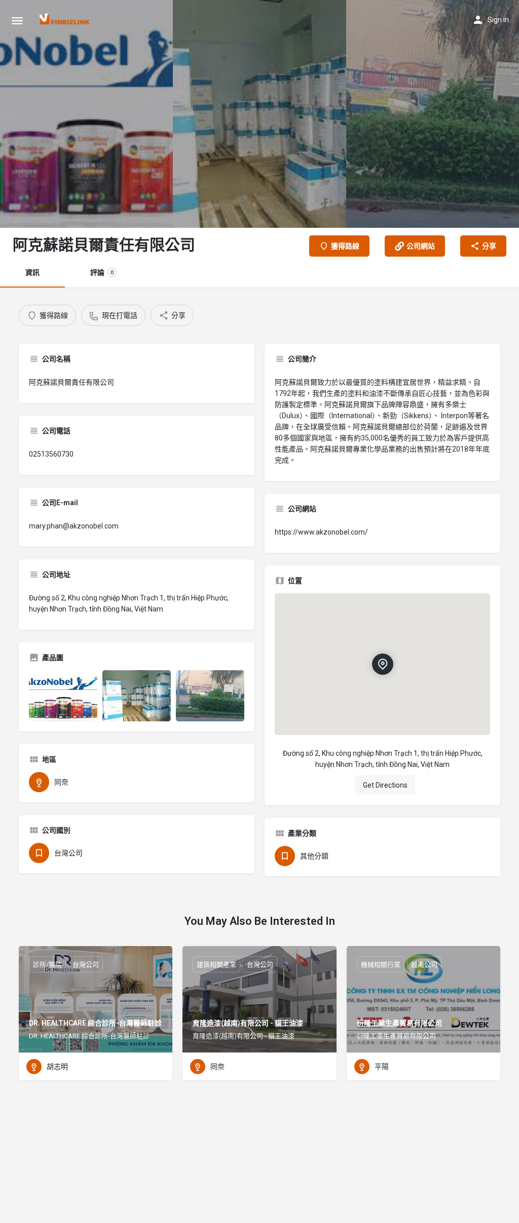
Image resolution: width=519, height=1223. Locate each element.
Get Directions (385, 785)
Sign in (498, 20)
